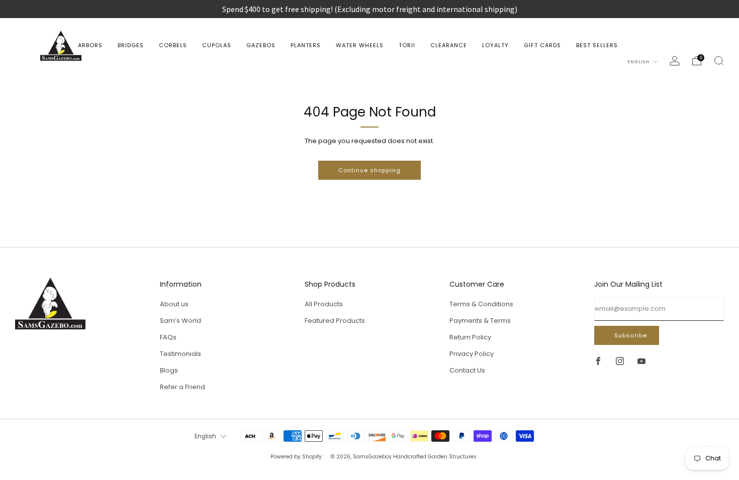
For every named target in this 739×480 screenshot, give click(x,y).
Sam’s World (180, 320)
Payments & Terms (480, 320)
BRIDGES (131, 45)
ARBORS (90, 45)
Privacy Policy (471, 353)
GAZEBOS (260, 45)
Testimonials (180, 353)
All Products (324, 304)
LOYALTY (495, 45)
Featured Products (335, 320)
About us (174, 304)
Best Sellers (597, 45)
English (639, 62)
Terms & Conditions (481, 304)
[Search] (719, 61)
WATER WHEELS (360, 45)
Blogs (169, 370)
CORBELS (173, 45)
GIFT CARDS (542, 45)
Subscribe (630, 335)
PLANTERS (306, 45)
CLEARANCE (448, 45)
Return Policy (470, 337)
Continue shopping (369, 170)
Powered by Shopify (296, 456)
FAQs (168, 337)
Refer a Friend (182, 387)
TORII (407, 45)
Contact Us (467, 370)
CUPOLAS (216, 45)
